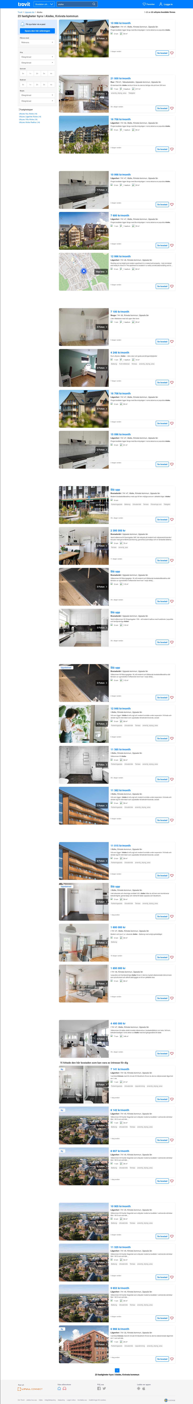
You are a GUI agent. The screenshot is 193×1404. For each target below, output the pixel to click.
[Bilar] (64, 1389)
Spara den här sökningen (37, 30)
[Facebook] (99, 1389)
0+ (23, 73)
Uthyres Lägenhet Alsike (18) (30, 116)
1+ (30, 73)
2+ (37, 73)
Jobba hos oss (31, 1400)
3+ (44, 73)
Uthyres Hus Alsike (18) (28, 113)
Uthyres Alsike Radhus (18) (29, 122)
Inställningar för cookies (97, 1400)
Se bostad (162, 52)
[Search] (93, 4)
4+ (51, 73)
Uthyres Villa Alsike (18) (28, 119)
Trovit (20, 12)
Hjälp (41, 1400)
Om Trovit (21, 1400)
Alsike (39, 12)
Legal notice (71, 1400)
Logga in (168, 4)
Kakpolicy (61, 1400)
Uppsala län (30, 12)
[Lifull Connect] (30, 1389)
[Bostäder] (59, 1389)
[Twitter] (104, 1389)
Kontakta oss (82, 1400)
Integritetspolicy (50, 1400)
